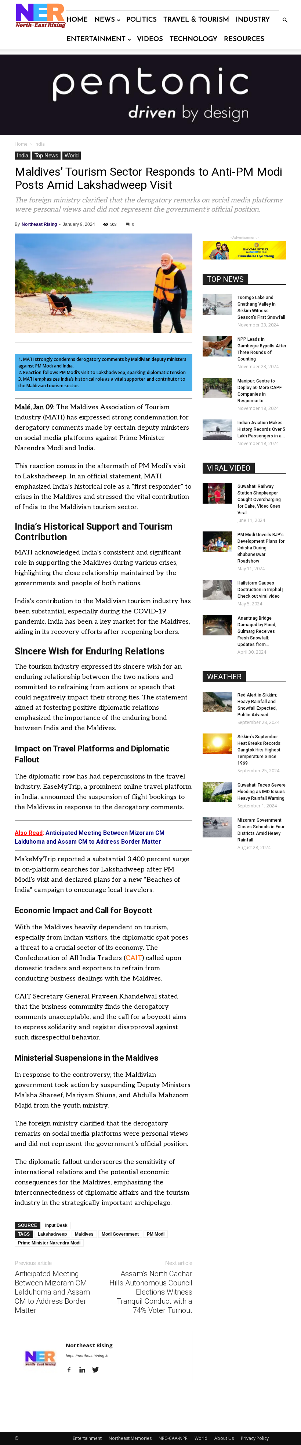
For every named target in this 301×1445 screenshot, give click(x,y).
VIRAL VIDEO (228, 468)
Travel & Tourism (196, 20)
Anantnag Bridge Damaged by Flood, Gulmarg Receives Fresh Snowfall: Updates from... (256, 631)
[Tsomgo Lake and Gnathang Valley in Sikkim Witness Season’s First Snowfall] (217, 304)
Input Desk (56, 1225)
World (72, 155)
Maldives (84, 1234)
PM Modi (155, 1234)
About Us (224, 1438)
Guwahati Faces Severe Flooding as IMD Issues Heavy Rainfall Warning (261, 792)
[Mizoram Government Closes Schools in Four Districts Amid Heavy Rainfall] (217, 827)
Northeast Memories (130, 1438)
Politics (141, 20)
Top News (46, 155)
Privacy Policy (255, 1438)
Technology (193, 39)
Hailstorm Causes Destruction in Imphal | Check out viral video (260, 589)
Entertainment (96, 39)
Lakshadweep (52, 1234)
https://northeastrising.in (87, 1355)
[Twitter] (98, 1370)
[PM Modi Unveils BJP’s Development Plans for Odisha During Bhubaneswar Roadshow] (217, 541)
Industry (253, 20)
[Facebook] (72, 1370)
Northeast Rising (39, 224)
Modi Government (120, 1234)
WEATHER (224, 676)
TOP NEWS (225, 279)
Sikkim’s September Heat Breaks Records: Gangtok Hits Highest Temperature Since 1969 (259, 750)
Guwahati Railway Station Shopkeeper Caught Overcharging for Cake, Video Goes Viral (259, 499)
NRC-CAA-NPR (173, 1438)
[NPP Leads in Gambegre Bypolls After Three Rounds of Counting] (217, 346)
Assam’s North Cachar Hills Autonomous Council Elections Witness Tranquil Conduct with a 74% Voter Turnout (150, 1292)
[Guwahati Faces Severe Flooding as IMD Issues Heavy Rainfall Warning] (217, 792)
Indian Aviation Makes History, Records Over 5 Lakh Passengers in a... (261, 429)
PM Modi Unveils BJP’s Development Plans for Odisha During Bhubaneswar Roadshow (260, 548)
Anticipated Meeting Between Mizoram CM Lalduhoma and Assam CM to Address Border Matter (52, 1292)
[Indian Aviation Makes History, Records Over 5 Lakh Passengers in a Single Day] (217, 429)
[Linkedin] (85, 1370)
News (104, 20)
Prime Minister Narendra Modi (49, 1243)
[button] (285, 20)
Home (77, 20)
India (22, 155)
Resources (244, 39)
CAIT (134, 958)
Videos (150, 39)
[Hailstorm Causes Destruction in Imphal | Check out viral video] (217, 590)
